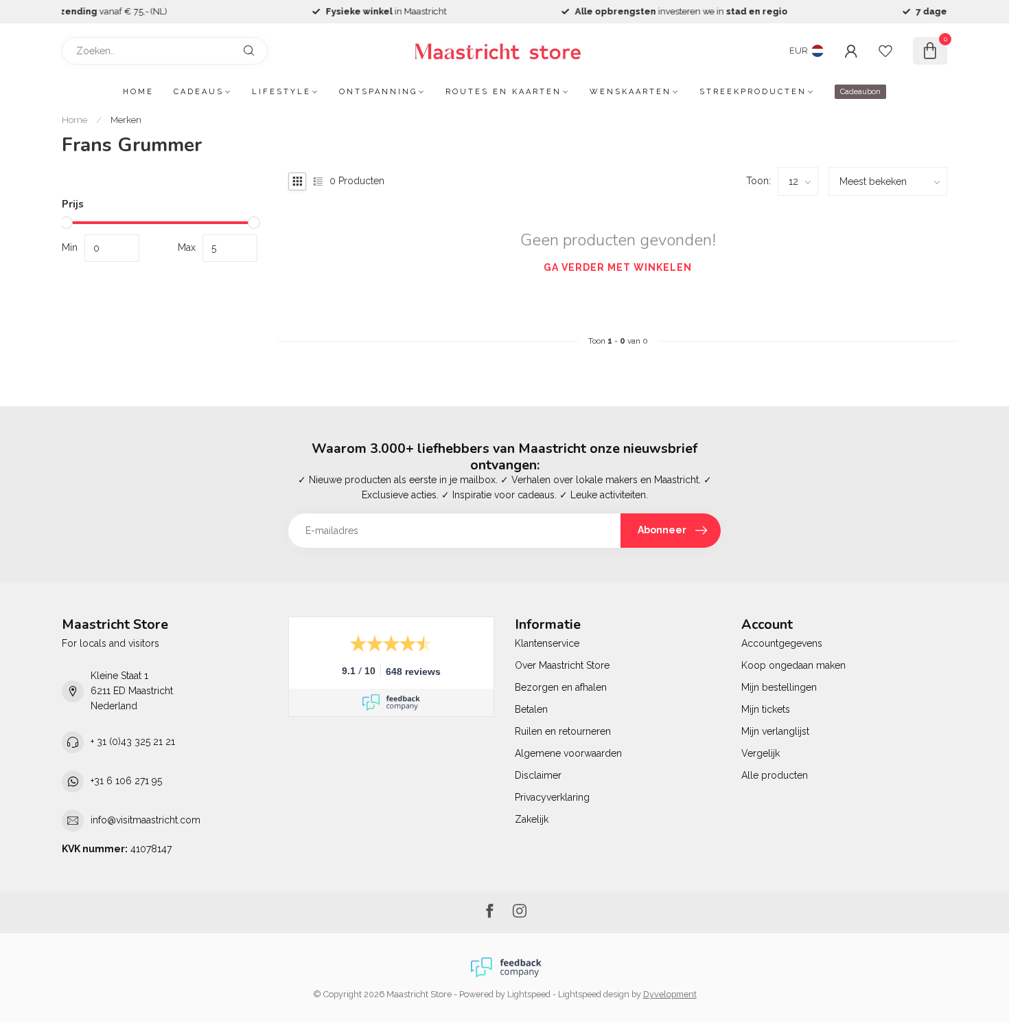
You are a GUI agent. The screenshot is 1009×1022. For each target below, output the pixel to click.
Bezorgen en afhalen (561, 687)
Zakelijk (531, 819)
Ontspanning (378, 91)
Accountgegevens (781, 643)
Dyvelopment (670, 994)
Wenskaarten (630, 91)
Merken (126, 119)
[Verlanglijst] (885, 51)
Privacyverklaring (552, 797)
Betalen (531, 709)
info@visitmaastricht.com (145, 819)
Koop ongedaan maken (793, 665)
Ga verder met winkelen (618, 267)
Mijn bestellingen (779, 687)
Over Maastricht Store (562, 665)
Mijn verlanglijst (775, 731)
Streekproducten (753, 91)
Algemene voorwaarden (568, 753)
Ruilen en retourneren (563, 731)
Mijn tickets (765, 709)
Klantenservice (547, 643)
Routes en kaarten (503, 91)
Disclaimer (538, 775)
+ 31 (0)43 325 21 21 (133, 741)
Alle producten (774, 775)
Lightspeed (528, 994)
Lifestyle (281, 91)
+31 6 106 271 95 (126, 780)
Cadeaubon (860, 91)
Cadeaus (199, 91)
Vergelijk (760, 753)
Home (138, 91)
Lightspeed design (593, 994)
